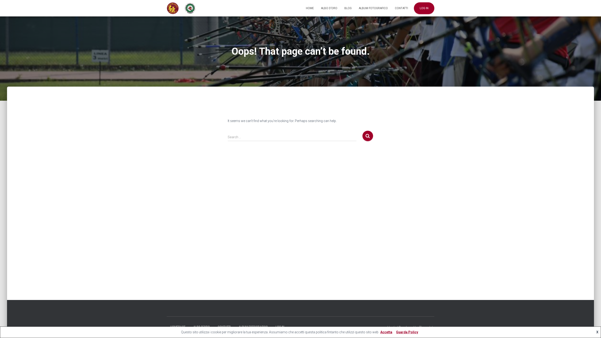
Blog (348, 8)
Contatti (401, 8)
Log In (424, 8)
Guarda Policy (407, 332)
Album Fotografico (373, 8)
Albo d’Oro (329, 8)
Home (310, 8)
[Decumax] (181, 8)
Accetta (386, 332)
